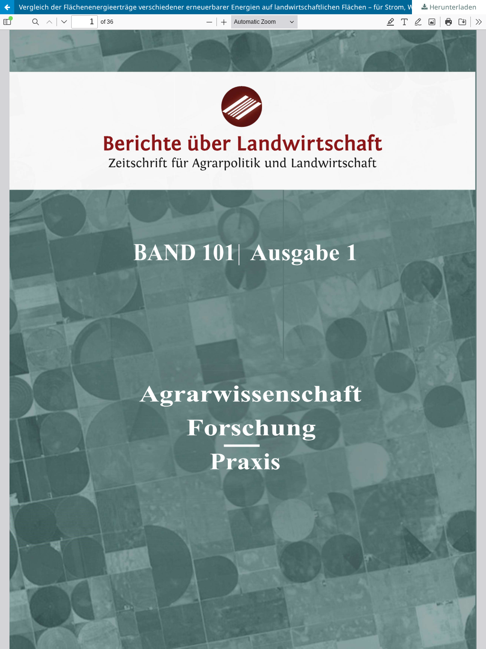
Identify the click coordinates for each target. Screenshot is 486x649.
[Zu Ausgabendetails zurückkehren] (7, 7)
